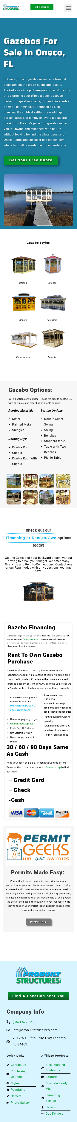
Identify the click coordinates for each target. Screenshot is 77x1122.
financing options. (31, 639)
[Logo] (12, 7)
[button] (68, 8)
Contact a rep (53, 767)
